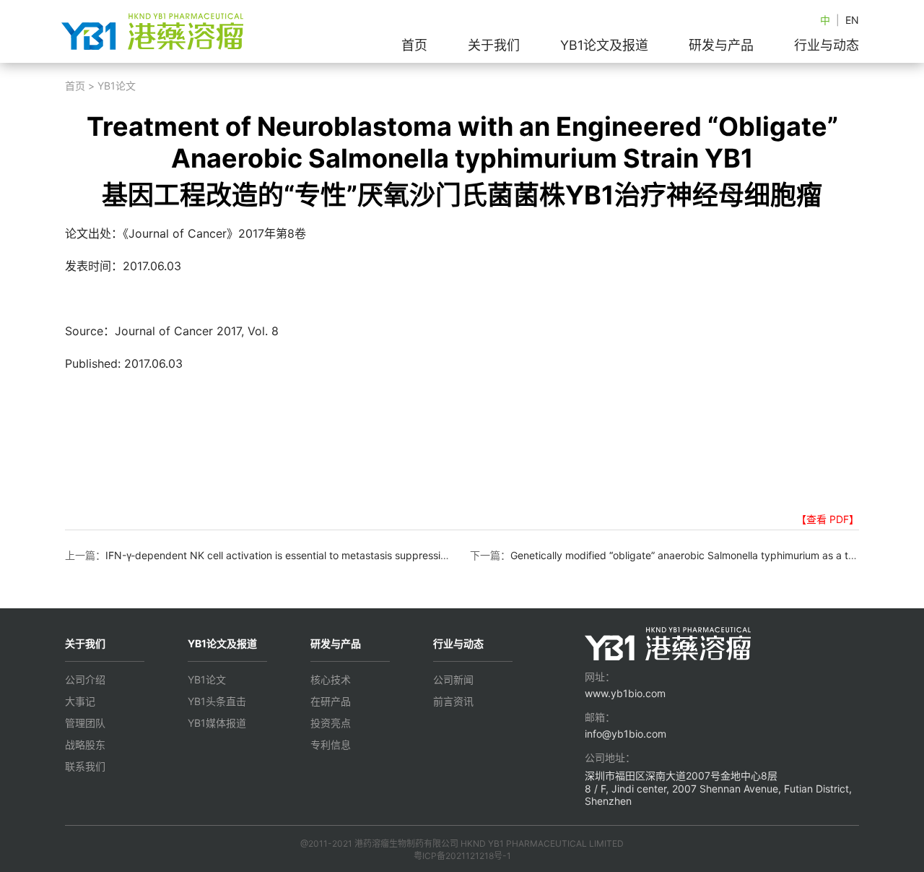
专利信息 (330, 744)
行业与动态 (826, 45)
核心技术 (330, 679)
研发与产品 (721, 45)
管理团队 (85, 723)
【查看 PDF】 (827, 519)
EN (852, 20)
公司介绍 (85, 679)
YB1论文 (116, 85)
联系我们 (85, 766)
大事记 (80, 701)
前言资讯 (453, 701)
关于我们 (494, 45)
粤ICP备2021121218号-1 (462, 855)
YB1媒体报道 (217, 723)
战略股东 (85, 744)
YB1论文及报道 (604, 45)
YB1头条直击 (217, 701)
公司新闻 (453, 679)
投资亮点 (330, 723)
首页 (414, 45)
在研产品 (330, 701)
